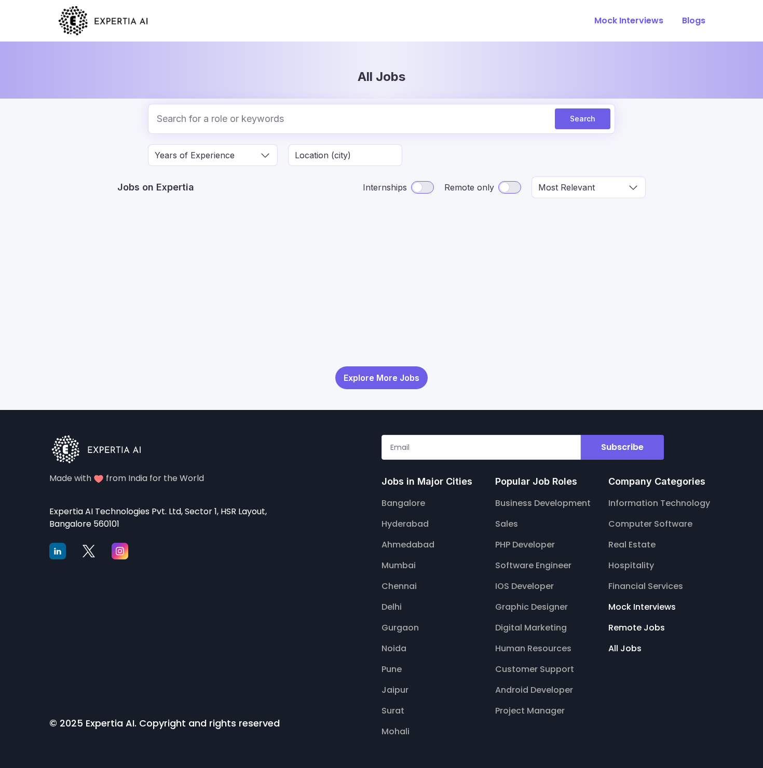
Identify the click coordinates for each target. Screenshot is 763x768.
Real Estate (632, 545)
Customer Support (534, 669)
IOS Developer (524, 586)
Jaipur (395, 690)
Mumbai (399, 565)
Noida (394, 648)
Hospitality (631, 565)
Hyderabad (405, 524)
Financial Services (645, 586)
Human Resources (533, 648)
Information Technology (659, 503)
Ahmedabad (408, 545)
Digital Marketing (531, 628)
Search (582, 118)
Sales (506, 524)
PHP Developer (525, 545)
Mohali (396, 731)
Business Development (543, 503)
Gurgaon (400, 628)
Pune (392, 669)
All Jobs (625, 648)
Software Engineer (533, 565)
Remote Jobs (636, 628)
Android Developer (534, 690)
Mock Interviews (642, 607)
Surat (393, 711)
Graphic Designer (531, 607)
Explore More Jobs (381, 378)
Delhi (392, 607)
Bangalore (403, 503)
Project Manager (530, 711)
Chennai (399, 586)
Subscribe (622, 447)
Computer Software (650, 524)
